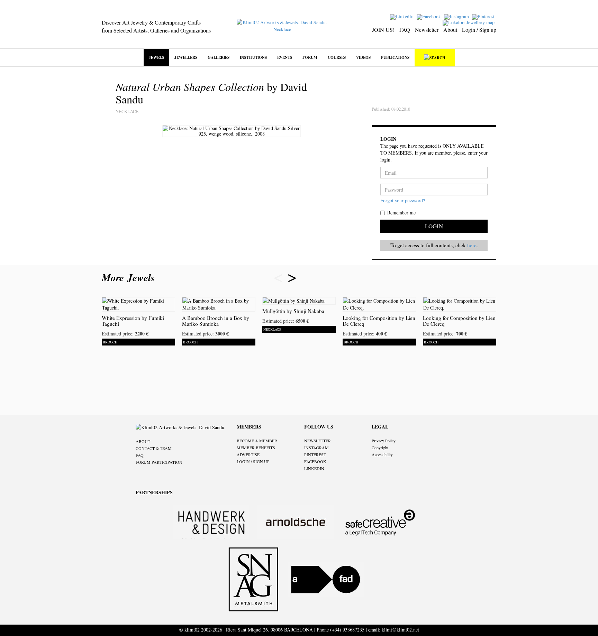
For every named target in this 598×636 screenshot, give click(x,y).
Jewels (156, 57)
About (450, 29)
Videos (363, 57)
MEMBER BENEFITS (256, 447)
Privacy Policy (384, 440)
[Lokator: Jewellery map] (469, 22)
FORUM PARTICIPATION (159, 462)
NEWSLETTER (317, 440)
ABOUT (143, 441)
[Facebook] (430, 16)
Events (284, 57)
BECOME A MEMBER (257, 440)
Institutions (253, 57)
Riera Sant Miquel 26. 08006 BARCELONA (269, 629)
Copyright (380, 447)
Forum (309, 57)
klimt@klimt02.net (400, 629)
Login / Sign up (479, 29)
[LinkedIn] (402, 16)
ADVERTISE (248, 454)
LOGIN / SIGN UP (253, 461)
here (472, 245)
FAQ (404, 29)
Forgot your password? (402, 200)
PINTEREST (315, 454)
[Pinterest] (484, 16)
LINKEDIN (314, 468)
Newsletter (426, 29)
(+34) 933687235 (347, 629)
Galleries (218, 57)
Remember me (401, 212)
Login (434, 226)
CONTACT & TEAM (154, 448)
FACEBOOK (315, 461)
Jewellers (185, 57)
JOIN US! (383, 29)
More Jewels (130, 277)
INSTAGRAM (316, 447)
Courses (337, 57)
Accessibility (382, 454)
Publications (395, 57)
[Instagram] (457, 16)
